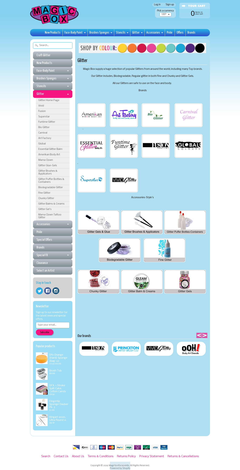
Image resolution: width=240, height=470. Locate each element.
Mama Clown (45, 160)
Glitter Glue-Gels (47, 165)
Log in (157, 5)
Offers (180, 32)
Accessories (153, 32)
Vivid (41, 106)
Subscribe (44, 332)
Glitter (136, 32)
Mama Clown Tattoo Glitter (49, 216)
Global (42, 143)
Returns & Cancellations (183, 456)
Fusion (42, 111)
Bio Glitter (44, 127)
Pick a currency (165, 10)
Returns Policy (126, 456)
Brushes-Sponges (99, 32)
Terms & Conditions (100, 456)
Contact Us (61, 456)
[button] (120, 466)
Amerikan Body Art (49, 154)
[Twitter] (39, 290)
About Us (78, 456)
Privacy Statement (151, 456)
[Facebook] (47, 290)
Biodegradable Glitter (50, 187)
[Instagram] (55, 290)
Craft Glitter (43, 55)
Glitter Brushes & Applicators (47, 172)
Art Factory (44, 138)
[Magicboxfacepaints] (54, 24)
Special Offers (44, 239)
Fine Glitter (44, 193)
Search (45, 456)
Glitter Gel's (44, 209)
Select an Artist (46, 270)
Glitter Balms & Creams (51, 204)
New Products (52, 32)
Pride (169, 32)
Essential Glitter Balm (50, 149)
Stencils (120, 32)
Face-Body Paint (73, 32)
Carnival (42, 133)
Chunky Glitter (46, 198)
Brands (191, 32)
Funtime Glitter (46, 122)
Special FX (42, 255)
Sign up (170, 5)
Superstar (44, 116)
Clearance (42, 263)
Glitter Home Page (48, 100)
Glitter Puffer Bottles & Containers (51, 180)
